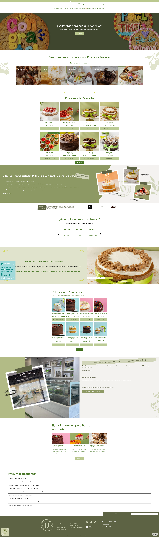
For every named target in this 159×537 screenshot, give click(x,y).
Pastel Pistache (89, 122)
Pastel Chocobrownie (109, 152)
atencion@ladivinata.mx (75, 523)
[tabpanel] (123, 265)
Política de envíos (60, 531)
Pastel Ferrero (69, 152)
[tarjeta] (102, 522)
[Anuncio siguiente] (107, 1)
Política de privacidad (61, 529)
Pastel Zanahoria (109, 122)
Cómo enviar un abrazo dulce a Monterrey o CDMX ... (59, 446)
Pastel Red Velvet (89, 152)
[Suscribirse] (156, 514)
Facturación (59, 523)
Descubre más (79, 33)
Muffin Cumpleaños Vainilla (100, 337)
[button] (53, 4)
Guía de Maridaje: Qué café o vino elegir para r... (78, 446)
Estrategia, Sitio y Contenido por (84, 535)
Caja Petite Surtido (49, 152)
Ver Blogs (79, 458)
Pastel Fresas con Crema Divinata (69, 122)
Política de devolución (61, 525)
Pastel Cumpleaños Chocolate (72, 313)
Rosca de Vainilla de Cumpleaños (86, 313)
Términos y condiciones (61, 527)
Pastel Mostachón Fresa (49, 122)
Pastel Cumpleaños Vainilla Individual (72, 338)
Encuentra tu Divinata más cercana (93, 391)
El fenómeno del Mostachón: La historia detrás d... (98, 446)
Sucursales (59, 521)
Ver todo (79, 162)
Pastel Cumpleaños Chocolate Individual (86, 338)
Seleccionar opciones (89, 128)
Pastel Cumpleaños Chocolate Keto (58, 338)
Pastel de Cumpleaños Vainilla (58, 313)
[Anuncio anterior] (52, 1)
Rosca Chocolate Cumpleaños (101, 313)
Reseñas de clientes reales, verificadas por (79, 223)
